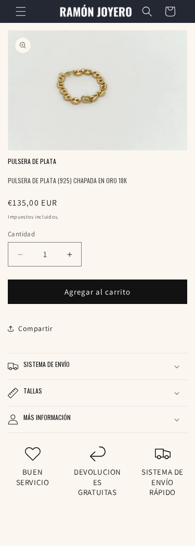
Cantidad (21, 234)
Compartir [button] (35, 328)
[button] (20, 11)
